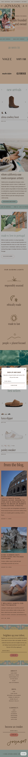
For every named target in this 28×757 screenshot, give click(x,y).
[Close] (24, 369)
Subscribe (14, 385)
